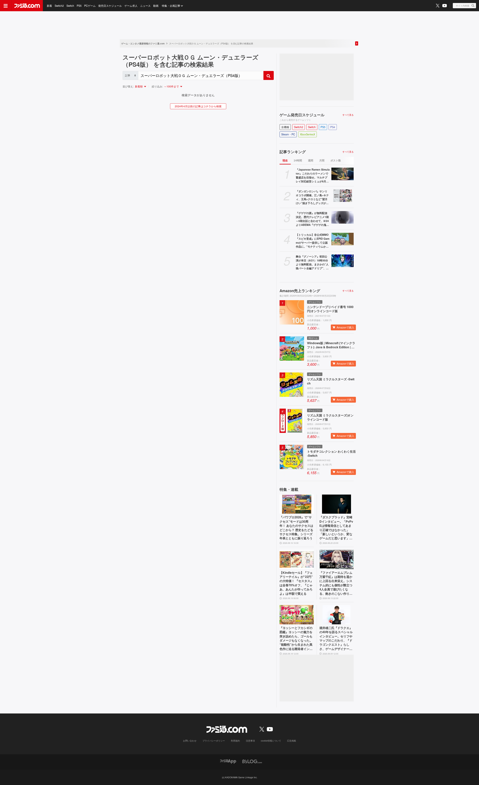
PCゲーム (90, 5)
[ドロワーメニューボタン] (5, 5)
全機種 (285, 127)
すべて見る (348, 114)
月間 (321, 160)
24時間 (298, 160)
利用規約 (235, 740)
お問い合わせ (189, 740)
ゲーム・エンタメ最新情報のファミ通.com (143, 43)
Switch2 (59, 5)
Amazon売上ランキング (300, 290)
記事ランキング (293, 151)
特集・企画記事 (171, 5)
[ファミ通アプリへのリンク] (228, 761)
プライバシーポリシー (213, 740)
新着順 (139, 86)
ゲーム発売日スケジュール (302, 115)
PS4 (332, 127)
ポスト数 (335, 160)
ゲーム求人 (131, 5)
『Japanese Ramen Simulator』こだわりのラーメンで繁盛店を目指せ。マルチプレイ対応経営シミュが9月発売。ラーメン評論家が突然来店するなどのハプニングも (313, 175)
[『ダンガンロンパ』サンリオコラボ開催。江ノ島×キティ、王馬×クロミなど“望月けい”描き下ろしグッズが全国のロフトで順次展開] (342, 195)
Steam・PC (288, 134)
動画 (155, 5)
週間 (310, 160)
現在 (285, 160)
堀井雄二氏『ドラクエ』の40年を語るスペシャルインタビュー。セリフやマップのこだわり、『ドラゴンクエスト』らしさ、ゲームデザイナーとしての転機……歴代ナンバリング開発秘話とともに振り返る (336, 638)
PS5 (79, 5)
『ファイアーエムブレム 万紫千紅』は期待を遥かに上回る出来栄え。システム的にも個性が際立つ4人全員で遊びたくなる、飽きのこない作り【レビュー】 (335, 583)
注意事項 (250, 740)
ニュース (145, 5)
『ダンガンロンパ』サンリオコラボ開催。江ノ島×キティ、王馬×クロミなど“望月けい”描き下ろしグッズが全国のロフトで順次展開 (312, 197)
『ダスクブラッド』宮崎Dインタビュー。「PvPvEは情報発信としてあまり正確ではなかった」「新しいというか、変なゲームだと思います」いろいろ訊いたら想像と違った (336, 527)
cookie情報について (271, 740)
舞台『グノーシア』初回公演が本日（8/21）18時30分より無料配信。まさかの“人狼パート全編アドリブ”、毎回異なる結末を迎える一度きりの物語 (312, 262)
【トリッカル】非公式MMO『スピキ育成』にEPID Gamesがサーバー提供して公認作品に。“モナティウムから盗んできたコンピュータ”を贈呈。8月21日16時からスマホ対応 (312, 240)
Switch (70, 5)
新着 (49, 5)
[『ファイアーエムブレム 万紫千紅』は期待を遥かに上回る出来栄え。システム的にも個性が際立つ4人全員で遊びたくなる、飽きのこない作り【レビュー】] (336, 559)
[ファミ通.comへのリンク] (27, 5)
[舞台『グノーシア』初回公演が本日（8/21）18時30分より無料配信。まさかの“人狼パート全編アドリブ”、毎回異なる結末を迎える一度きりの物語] (342, 260)
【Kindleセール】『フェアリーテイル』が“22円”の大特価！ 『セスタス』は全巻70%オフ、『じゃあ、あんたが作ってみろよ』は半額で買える (296, 583)
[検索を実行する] (268, 75)
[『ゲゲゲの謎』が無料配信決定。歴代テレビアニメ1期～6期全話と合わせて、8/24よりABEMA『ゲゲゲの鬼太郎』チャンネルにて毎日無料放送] (342, 217)
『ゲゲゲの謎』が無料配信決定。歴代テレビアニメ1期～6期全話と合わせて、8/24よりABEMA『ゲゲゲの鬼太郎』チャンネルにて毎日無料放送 (312, 219)
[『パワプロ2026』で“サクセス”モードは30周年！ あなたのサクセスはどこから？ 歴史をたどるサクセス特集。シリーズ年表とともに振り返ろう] (297, 504)
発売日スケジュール (110, 5)
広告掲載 (291, 740)
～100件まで (171, 86)
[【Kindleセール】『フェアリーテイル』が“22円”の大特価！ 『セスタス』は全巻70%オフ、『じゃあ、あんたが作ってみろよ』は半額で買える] (297, 559)
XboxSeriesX (307, 134)
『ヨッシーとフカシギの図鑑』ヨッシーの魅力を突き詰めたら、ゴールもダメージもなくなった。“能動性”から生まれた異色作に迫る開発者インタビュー (296, 638)
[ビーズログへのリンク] (252, 761)
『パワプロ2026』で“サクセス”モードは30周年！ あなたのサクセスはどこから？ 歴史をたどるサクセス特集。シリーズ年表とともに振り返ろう (296, 527)
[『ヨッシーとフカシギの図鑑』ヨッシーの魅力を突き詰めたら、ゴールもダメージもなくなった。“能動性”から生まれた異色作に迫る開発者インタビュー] (297, 614)
